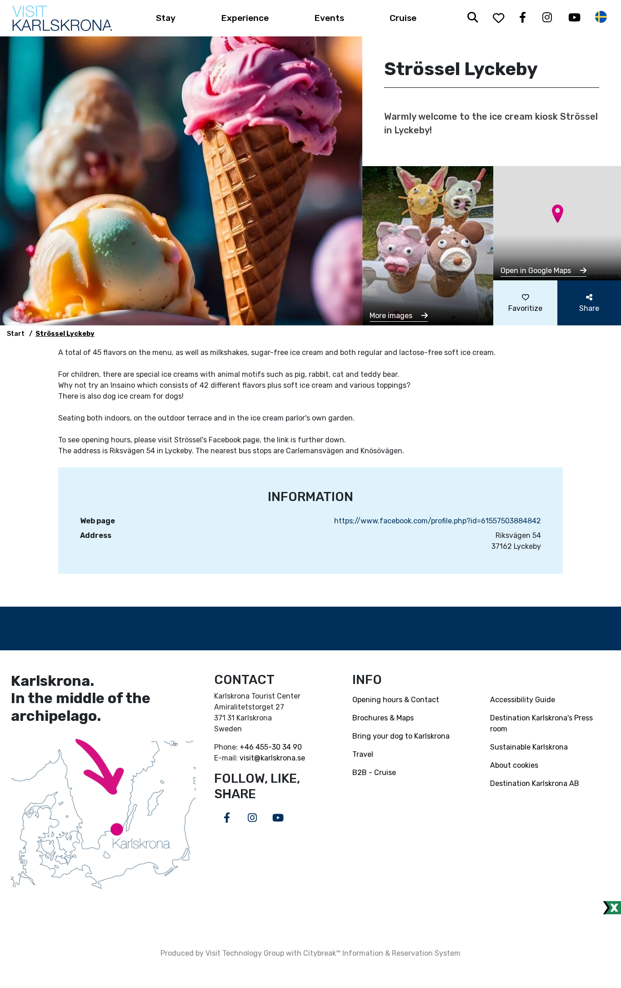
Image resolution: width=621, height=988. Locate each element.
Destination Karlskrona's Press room (541, 723)
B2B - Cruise (374, 772)
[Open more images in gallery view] (428, 245)
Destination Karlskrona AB (534, 783)
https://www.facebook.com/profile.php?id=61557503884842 (437, 521)
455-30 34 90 (278, 747)
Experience (245, 18)
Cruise (403, 18)
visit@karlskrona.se (272, 758)
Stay (165, 18)
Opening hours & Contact (395, 699)
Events (329, 18)
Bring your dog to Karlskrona (401, 736)
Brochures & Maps (383, 718)
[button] (557, 213)
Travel (362, 754)
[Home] (62, 18)
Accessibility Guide (522, 699)
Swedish (601, 17)
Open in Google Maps (537, 270)
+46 (247, 747)
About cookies (514, 765)
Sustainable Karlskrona (529, 747)
